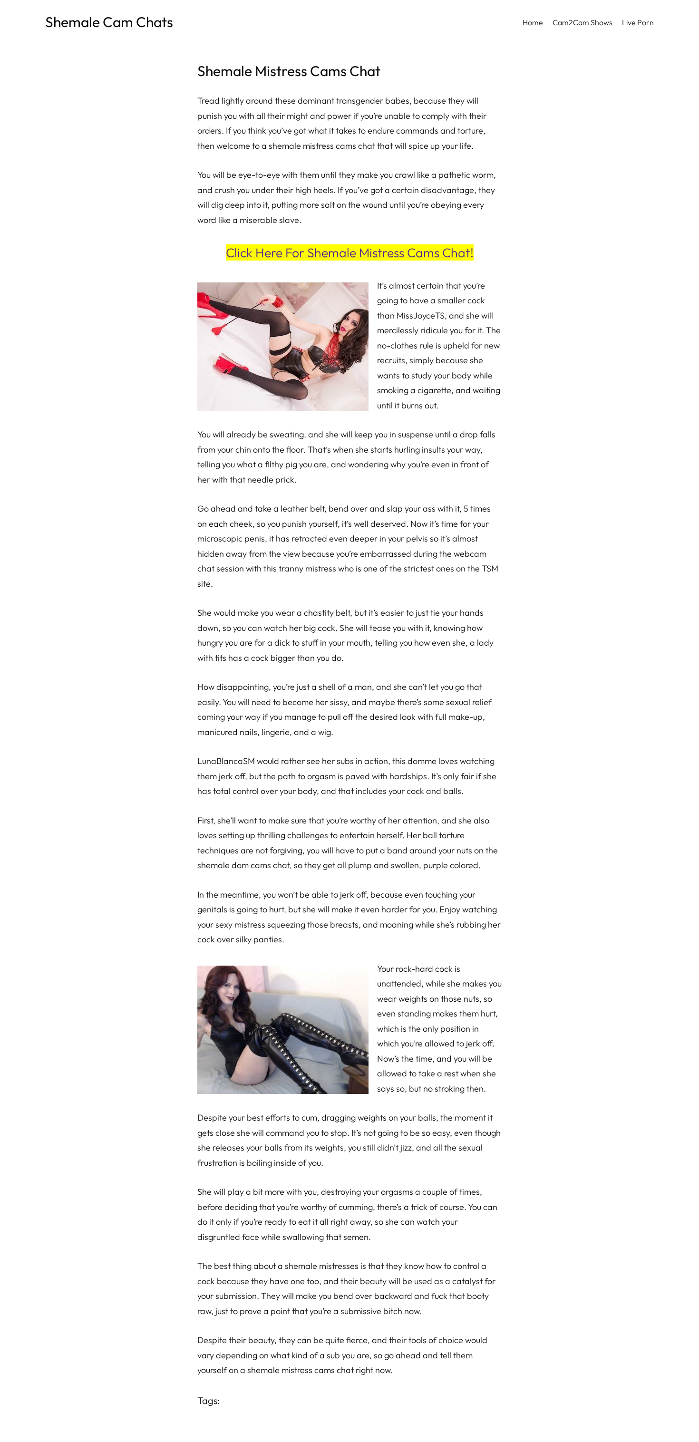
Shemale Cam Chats (109, 22)
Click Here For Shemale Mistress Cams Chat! (350, 252)
